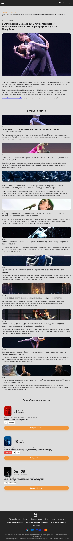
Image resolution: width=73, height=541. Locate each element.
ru (61, 3)
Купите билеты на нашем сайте (12, 98)
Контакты (36, 526)
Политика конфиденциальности (37, 522)
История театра (36, 519)
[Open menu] (2, 3)
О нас (47, 519)
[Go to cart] (70, 3)
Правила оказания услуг (15, 522)
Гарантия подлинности (58, 522)
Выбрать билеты (36, 428)
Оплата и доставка (57, 519)
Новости (25, 519)
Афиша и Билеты (14, 519)
